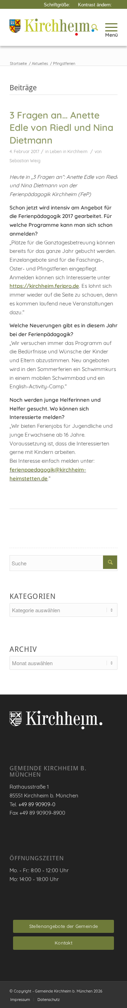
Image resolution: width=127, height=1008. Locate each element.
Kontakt (63, 943)
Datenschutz (48, 999)
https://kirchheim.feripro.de (44, 286)
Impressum (20, 999)
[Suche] (91, 27)
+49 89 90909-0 (36, 804)
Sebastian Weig (25, 160)
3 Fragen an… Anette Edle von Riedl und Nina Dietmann (61, 127)
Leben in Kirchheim (68, 151)
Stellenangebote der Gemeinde (63, 926)
